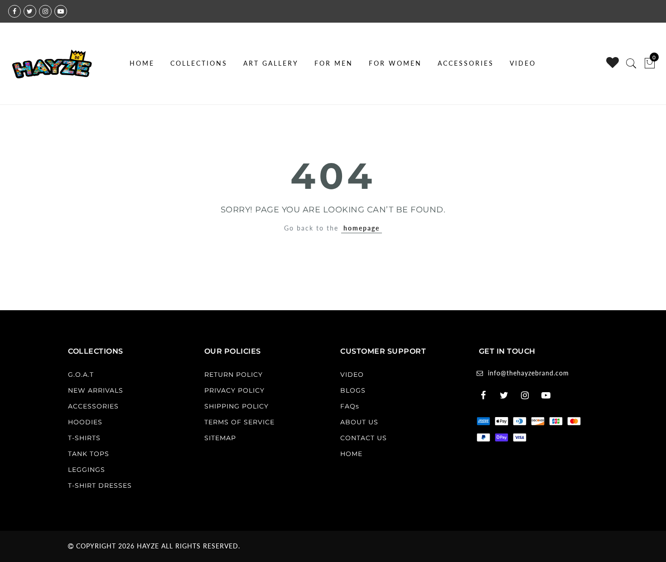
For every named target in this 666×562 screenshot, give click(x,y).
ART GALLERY (271, 63)
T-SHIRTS (84, 438)
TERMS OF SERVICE (239, 422)
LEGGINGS (86, 470)
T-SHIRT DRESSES (100, 485)
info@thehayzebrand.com (528, 373)
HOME (142, 63)
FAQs (349, 406)
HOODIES (85, 422)
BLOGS (353, 390)
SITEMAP (220, 438)
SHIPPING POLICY (236, 406)
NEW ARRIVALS (95, 390)
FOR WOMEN (395, 63)
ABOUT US (359, 422)
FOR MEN (333, 63)
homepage (361, 228)
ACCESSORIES (466, 63)
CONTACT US (363, 438)
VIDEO (523, 63)
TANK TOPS (88, 454)
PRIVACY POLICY (234, 390)
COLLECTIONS (198, 63)
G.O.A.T (81, 374)
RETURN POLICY (233, 374)
